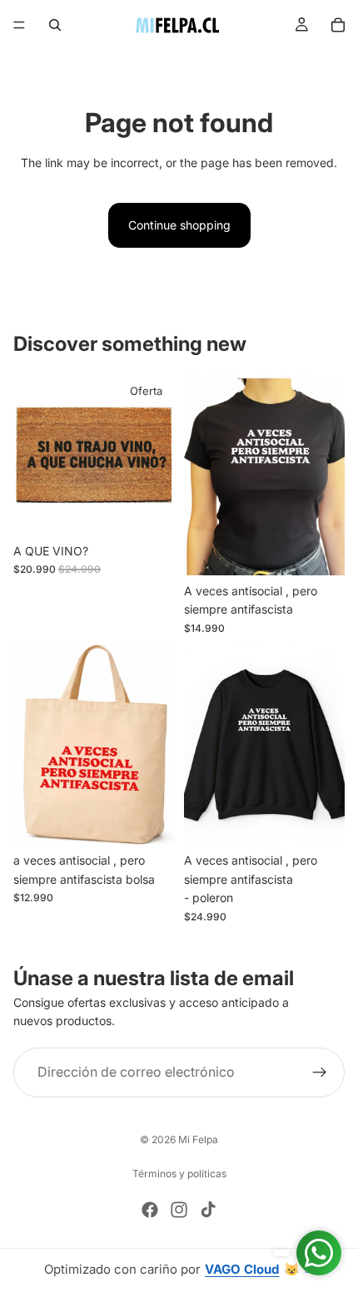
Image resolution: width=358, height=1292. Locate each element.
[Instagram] (179, 1210)
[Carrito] (338, 25)
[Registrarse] (319, 1072)
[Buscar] (55, 25)
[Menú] (19, 25)
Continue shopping (179, 225)
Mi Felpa (198, 1139)
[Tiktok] (208, 1210)
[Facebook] (150, 1210)
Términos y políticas (179, 1173)
